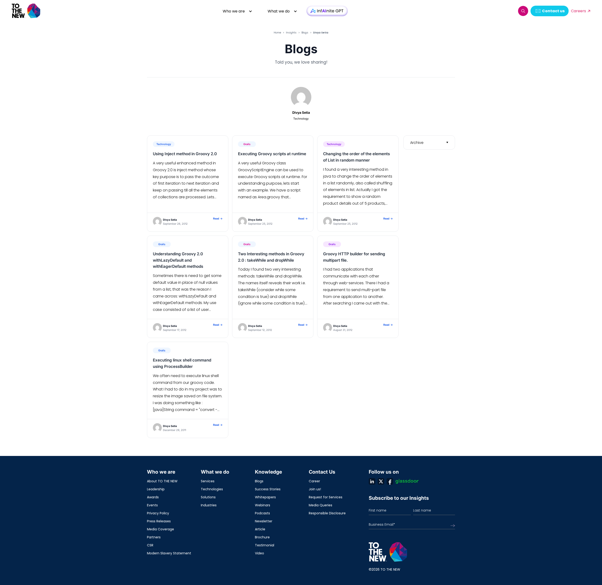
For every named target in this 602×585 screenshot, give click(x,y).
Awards (153, 497)
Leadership (156, 489)
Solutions (208, 497)
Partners (154, 537)
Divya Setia (170, 219)
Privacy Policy (158, 513)
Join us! (315, 489)
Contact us (553, 11)
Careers (578, 11)
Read (217, 218)
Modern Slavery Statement (169, 553)
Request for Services (325, 497)
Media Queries (320, 505)
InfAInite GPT (327, 11)
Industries (209, 505)
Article (260, 529)
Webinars (262, 505)
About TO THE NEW (162, 481)
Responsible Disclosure (327, 513)
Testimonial (264, 545)
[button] (523, 11)
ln (372, 481)
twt (381, 481)
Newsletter (263, 521)
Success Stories (268, 489)
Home (277, 32)
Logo (26, 11)
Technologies (212, 489)
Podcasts (262, 513)
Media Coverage (160, 529)
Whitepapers (265, 497)
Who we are (234, 11)
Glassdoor (407, 481)
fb (390, 481)
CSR (150, 545)
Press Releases (159, 521)
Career (314, 481)
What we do (279, 11)
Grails (246, 144)
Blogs (304, 32)
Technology (163, 144)
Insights (291, 32)
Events (152, 505)
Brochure (262, 537)
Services (207, 481)
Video (259, 553)
